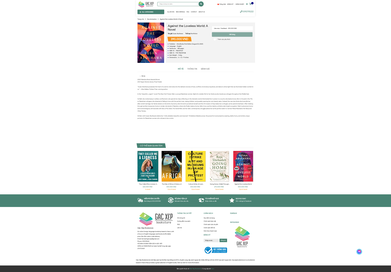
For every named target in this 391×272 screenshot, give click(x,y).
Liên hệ (179, 228)
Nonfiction (194, 33)
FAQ (178, 224)
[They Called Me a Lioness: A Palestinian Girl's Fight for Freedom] (147, 166)
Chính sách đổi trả (209, 228)
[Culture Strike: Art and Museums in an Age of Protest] (195, 166)
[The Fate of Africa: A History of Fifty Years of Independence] (171, 166)
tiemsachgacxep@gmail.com (150, 239)
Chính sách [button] (208, 213)
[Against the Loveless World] (243, 166)
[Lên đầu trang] (329, 259)
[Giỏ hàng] (250, 4)
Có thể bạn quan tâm (151, 145)
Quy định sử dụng (209, 218)
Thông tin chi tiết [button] (184, 213)
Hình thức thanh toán (210, 231)
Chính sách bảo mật (210, 221)
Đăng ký (223, 240)
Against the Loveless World (243, 184)
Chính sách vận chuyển (211, 224)
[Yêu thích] (247, 4)
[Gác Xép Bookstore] (145, 4)
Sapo (212, 269)
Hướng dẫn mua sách (183, 221)
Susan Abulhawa (178, 33)
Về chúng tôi (181, 218)
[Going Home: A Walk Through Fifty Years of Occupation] (219, 166)
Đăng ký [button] (207, 235)
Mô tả (143, 76)
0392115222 (248, 11)
